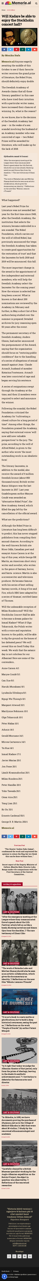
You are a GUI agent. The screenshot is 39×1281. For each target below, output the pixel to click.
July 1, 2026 (6, 1085)
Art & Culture (11, 10)
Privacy (16, 1271)
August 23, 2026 (7, 936)
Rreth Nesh (5, 1271)
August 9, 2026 (6, 1034)
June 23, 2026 (6, 1137)
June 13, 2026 (6, 1188)
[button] (4, 1276)
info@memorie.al (20, 1243)
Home (3, 10)
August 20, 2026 (7, 985)
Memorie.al (6, 1274)
